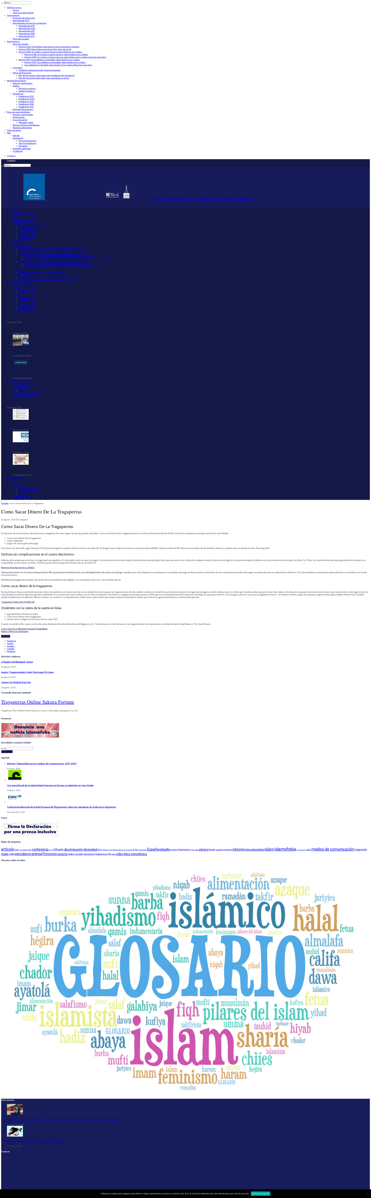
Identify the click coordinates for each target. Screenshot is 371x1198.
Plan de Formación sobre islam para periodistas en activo (44, 78)
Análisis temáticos (27, 91)
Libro (308, 849)
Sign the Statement (27, 143)
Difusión (58, 849)
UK (109, 854)
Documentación (20, 120)
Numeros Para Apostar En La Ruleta (17, 567)
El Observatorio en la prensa (122, 850)
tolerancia (101, 854)
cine (29, 850)
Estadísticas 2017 (26, 106)
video (119, 854)
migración (361, 849)
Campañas (17, 67)
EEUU (99, 850)
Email (3, 748)
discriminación (73, 849)
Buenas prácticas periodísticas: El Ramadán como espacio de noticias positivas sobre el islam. (58, 373)
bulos (16, 850)
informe (238, 849)
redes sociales (75, 854)
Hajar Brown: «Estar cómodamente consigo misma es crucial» (43, 350)
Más (9, 133)
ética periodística (135, 854)
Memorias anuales (21, 39)
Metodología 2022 (21, 20)
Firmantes (23, 146)
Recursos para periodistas (18, 112)
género (204, 849)
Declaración (18, 138)
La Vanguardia (301, 850)
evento (174, 849)
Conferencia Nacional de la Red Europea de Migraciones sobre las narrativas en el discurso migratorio (61, 806)
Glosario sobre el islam (23, 114)
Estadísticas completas (24, 328)
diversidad (90, 849)
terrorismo (89, 854)
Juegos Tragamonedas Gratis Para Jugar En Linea (27, 672)
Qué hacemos (13, 41)
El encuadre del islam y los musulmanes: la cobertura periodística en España (50, 447)
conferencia (40, 849)
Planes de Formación (22, 73)
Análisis (16, 86)
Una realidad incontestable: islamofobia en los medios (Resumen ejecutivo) (58, 65)
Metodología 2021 (26, 26)
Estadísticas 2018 (26, 104)
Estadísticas (18, 93)
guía (197, 850)
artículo (7, 849)
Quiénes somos (14, 7)
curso (51, 850)
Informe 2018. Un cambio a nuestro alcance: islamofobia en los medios (50, 52)
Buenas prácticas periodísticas (26, 125)
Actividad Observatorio (23, 109)
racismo (62, 854)
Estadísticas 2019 (26, 101)
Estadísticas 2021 (26, 96)
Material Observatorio (16, 80)
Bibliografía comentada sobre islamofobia (33, 424)
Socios (16, 10)
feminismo (184, 849)
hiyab (212, 849)
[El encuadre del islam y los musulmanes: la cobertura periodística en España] (21, 441)
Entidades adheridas (22, 148)
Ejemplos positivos (27, 88)
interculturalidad (255, 849)
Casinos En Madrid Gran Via (16, 682)
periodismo (23, 854)
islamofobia (285, 848)
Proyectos (49, 854)
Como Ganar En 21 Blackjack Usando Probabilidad (24, 629)
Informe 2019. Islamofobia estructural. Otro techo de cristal (45, 49)
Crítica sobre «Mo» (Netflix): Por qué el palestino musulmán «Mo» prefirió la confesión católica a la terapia (64, 1119)
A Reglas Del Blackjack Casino (17, 661)
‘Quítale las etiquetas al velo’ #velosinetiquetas (39, 70)
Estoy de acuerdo (260, 1193)
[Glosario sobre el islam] (185, 1094)
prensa (36, 853)
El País (135, 850)
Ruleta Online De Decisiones (14, 631)
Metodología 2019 (27, 31)
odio (11, 854)
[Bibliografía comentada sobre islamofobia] (21, 419)
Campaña (23, 850)
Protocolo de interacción (24, 18)
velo (113, 854)
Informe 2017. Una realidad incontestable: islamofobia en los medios (49, 59)
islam (269, 849)
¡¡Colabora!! (18, 151)
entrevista (143, 850)
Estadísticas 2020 (26, 99)
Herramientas (19, 117)
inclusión (227, 849)
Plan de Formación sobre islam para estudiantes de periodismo (47, 75)
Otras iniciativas (14, 130)
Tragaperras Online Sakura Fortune (37, 701)
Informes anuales (20, 44)
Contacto (11, 156)
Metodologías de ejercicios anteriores (30, 23)
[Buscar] (2, 3)
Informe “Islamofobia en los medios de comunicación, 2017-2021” (39, 317)
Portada (4, 503)
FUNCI (192, 850)
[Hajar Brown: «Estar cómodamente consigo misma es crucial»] (21, 344)
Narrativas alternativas (22, 127)
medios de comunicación (332, 849)
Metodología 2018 (27, 33)
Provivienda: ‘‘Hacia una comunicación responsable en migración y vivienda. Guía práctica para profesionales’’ (67, 469)
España (153, 849)
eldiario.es (107, 850)
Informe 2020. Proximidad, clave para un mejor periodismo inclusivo (49, 46)
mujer (5, 854)
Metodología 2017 (26, 36)
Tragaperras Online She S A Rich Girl (17, 602)
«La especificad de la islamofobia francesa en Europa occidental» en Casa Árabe (50, 785)
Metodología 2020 (27, 28)
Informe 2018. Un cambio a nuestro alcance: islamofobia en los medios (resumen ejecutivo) (65, 57)
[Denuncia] (30, 737)
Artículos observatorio (22, 83)
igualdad (218, 850)
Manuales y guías (26, 122)
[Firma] (30, 836)
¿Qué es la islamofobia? (23, 12)
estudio (164, 849)
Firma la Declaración (27, 140)
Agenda (16, 135)
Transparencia (13, 15)
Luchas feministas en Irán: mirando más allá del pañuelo (37, 1141)
